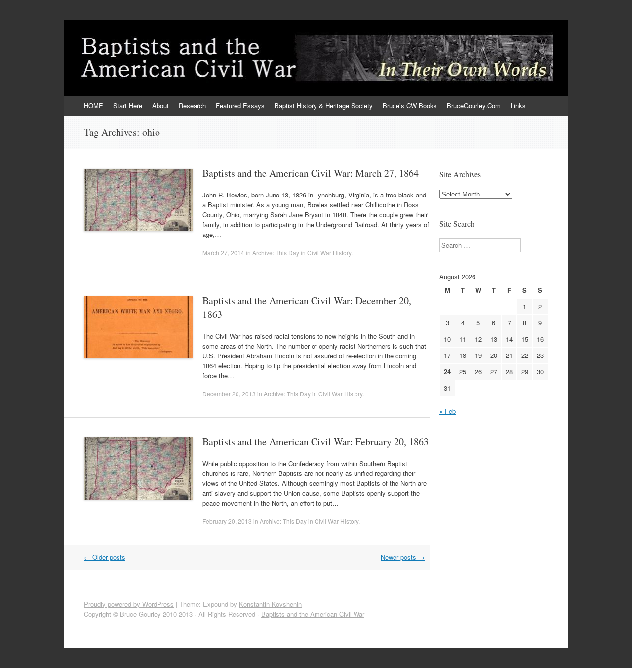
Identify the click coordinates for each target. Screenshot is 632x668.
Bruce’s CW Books (410, 105)
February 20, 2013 (227, 521)
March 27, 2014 (223, 252)
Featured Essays (240, 105)
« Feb (447, 411)
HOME (93, 105)
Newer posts (403, 557)
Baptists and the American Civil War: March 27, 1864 (310, 173)
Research (192, 105)
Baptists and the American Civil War (312, 614)
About (160, 105)
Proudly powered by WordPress (129, 604)
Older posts (104, 557)
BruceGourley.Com (474, 105)
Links (518, 105)
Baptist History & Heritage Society (324, 105)
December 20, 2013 (229, 394)
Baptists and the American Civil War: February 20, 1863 (315, 441)
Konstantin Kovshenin (270, 604)
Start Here (127, 105)
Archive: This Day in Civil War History (301, 252)
